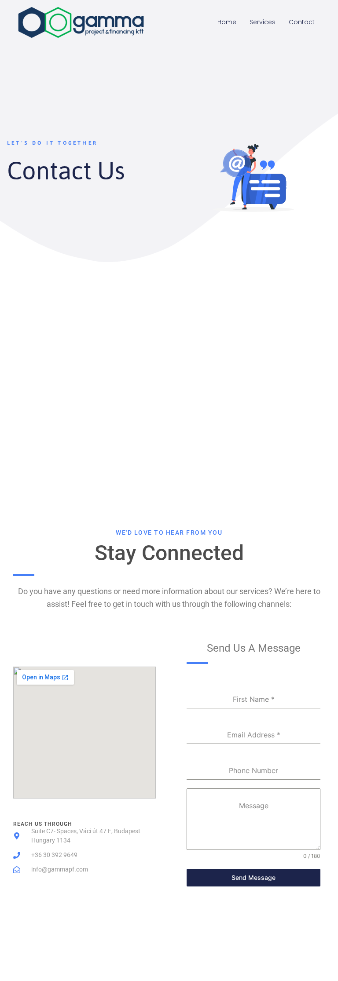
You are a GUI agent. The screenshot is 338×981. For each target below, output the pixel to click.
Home (226, 22)
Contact (302, 22)
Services (263, 22)
